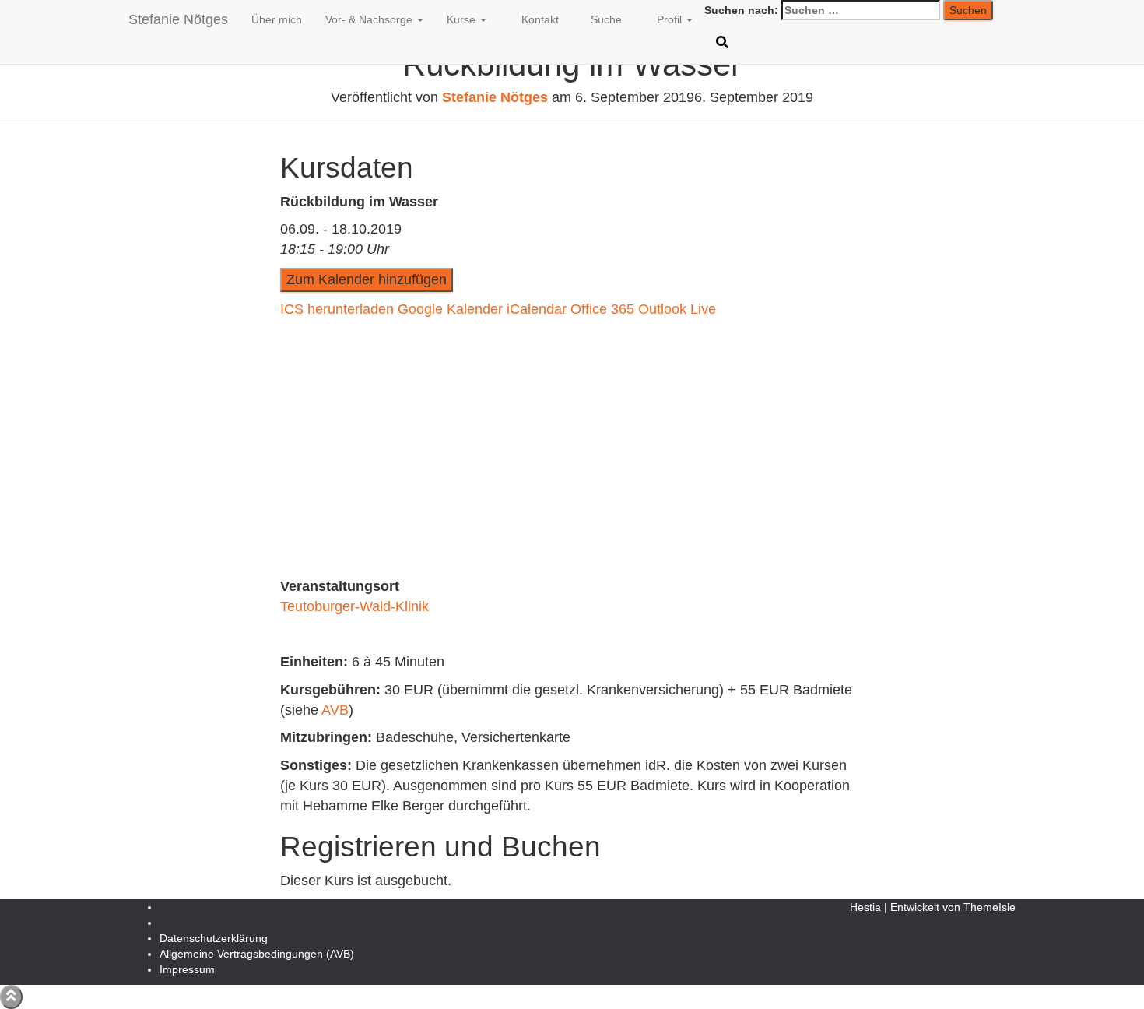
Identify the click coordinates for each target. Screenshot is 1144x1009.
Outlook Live (677, 309)
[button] (419, 19)
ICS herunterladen (337, 309)
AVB (335, 710)
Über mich (276, 19)
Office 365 (602, 309)
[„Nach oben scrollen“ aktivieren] (11, 997)
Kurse (463, 19)
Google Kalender (450, 309)
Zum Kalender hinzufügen (366, 279)
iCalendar (537, 309)
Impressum (187, 969)
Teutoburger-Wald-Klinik (354, 606)
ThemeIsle (989, 907)
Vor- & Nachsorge (370, 19)
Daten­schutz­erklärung (214, 938)
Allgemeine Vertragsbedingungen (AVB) (257, 953)
